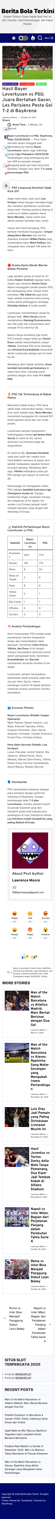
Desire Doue (35, 968)
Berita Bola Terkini (27, 11)
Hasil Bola (46, 968)
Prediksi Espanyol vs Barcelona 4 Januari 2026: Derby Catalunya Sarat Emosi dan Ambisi (26, 1418)
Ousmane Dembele (29, 973)
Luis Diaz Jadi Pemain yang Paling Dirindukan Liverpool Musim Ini (40, 1119)
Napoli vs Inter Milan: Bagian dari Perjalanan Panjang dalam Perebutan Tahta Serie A (40, 1225)
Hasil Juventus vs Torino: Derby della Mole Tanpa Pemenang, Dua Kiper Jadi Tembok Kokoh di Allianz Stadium (40, 1169)
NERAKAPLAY (23, 1374)
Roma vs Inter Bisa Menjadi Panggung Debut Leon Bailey (40, 1271)
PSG (40, 973)
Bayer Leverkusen (21, 968)
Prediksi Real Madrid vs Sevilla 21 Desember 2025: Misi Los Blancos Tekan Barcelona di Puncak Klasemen (26, 1450)
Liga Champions (41, 971)
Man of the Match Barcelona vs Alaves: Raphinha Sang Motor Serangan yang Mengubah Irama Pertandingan (40, 1067)
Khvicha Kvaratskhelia (23, 971)
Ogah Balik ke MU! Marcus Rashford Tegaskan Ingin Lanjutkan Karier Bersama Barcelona (25, 1434)
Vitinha (44, 976)
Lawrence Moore (9, 117)
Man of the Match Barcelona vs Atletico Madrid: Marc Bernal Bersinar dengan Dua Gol (40, 1009)
